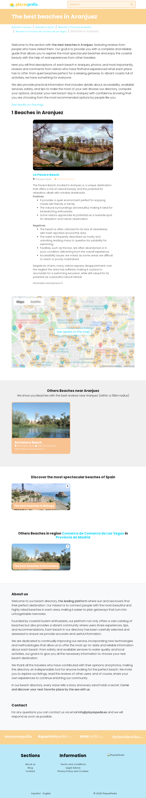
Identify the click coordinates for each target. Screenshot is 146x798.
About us (30, 764)
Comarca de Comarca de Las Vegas (93, 533)
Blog (30, 768)
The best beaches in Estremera (36, 566)
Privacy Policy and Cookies (73, 771)
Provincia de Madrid (73, 537)
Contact (30, 771)
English (47, 793)
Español (36, 793)
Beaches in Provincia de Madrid (74, 27)
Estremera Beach (28, 442)
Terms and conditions (73, 764)
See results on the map (27, 105)
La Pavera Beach (46, 175)
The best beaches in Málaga (34, 506)
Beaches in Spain (44, 27)
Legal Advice (73, 768)
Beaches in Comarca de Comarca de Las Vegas (41, 31)
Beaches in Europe (21, 27)
